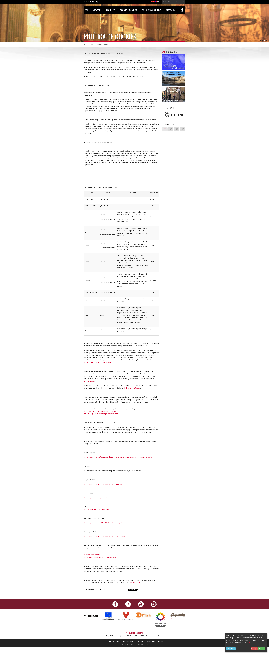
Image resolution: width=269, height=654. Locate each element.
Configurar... (231, 649)
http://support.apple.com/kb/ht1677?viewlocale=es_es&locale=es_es (107, 523)
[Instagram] (154, 604)
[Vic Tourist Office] (177, 616)
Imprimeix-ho (92, 590)
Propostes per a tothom (128, 10)
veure (174, 63)
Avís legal (116, 641)
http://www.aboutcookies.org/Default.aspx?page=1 (101, 557)
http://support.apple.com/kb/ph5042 (96, 509)
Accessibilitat (151, 641)
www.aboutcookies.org (92, 555)
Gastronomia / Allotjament (151, 10)
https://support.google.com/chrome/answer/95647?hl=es (103, 484)
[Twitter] (128, 604)
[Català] (152, 2)
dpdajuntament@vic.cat (132, 388)
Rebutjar (254, 649)
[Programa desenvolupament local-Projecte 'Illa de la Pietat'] (108, 616)
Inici (92, 44)
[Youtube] (141, 604)
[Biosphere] (160, 620)
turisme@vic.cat (89, 381)
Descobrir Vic (110, 10)
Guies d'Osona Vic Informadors (174, 75)
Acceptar (262, 649)
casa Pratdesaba (174, 57)
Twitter (170, 129)
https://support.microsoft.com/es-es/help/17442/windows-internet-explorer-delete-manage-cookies (118, 457)
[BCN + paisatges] (143, 615)
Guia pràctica (170, 10)
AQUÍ (250, 642)
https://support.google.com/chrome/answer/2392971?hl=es (104, 536)
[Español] (154, 2)
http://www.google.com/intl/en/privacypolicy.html (101, 414)
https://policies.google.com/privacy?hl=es (98, 362)
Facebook (165, 129)
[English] (158, 2)
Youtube (176, 129)
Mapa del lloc (140, 641)
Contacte (160, 641)
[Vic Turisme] (93, 10)
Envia (103, 590)
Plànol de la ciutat (91, 2)
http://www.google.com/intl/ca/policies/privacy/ (100, 411)
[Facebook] (115, 604)
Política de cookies (127, 641)
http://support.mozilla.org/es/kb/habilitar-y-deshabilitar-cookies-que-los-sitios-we (112, 498)
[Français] (156, 2)
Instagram (182, 129)
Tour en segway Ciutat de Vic (174, 91)
